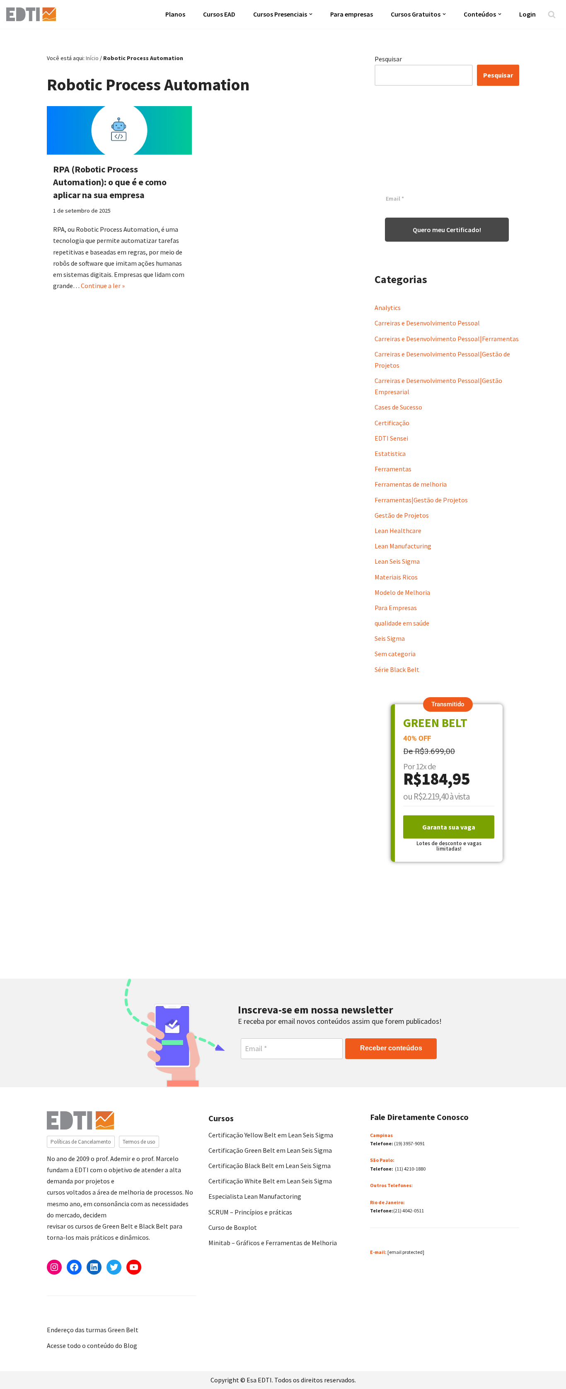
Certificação (392, 423)
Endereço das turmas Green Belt (92, 1330)
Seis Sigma (390, 638)
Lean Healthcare (398, 530)
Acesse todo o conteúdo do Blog (92, 1345)
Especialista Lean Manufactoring (254, 1196)
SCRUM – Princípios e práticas (250, 1212)
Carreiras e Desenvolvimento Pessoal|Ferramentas (447, 339)
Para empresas (351, 14)
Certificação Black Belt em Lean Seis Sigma (269, 1165)
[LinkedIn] (94, 1267)
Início (92, 58)
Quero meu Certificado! (447, 229)
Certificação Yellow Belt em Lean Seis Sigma (270, 1135)
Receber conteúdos (391, 1048)
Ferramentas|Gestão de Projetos (421, 500)
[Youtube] (133, 1267)
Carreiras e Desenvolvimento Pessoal (427, 323)
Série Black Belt (397, 669)
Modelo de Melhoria (402, 592)
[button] (310, 14)
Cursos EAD (219, 14)
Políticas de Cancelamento (81, 1141)
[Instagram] (54, 1267)
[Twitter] (113, 1267)
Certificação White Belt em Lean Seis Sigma (270, 1181)
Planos (175, 14)
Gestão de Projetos (402, 515)
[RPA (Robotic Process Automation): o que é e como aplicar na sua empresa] (119, 130)
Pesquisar (388, 59)
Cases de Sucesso (398, 407)
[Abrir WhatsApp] (20, 1368)
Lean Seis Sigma (397, 561)
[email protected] (405, 1252)
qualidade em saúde (402, 623)
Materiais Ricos (396, 577)
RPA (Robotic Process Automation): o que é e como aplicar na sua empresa (110, 182)
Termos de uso (139, 1141)
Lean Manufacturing (403, 546)
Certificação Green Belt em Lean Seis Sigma (270, 1150)
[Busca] (552, 14)
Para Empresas (396, 608)
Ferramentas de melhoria (411, 484)
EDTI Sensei (391, 438)
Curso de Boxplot (232, 1227)
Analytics (388, 307)
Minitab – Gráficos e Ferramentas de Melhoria (272, 1243)
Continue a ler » (103, 285)
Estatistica (390, 453)
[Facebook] (74, 1267)
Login (527, 14)
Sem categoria (395, 654)
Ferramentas (393, 469)
